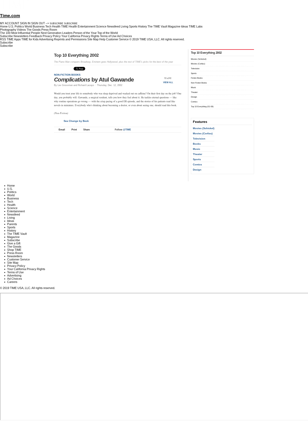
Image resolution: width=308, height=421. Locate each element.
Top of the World (107, 32)
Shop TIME (14, 249)
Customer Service (117, 39)
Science (12, 208)
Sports (194, 73)
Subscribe (6, 36)
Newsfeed (13, 214)
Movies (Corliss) (198, 64)
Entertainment (16, 211)
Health (11, 204)
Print (74, 129)
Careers (12, 281)
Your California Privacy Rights (80, 36)
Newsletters (21, 36)
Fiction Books (197, 78)
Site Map (93, 39)
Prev (158, 78)
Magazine (13, 237)
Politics (11, 192)
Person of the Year (85, 32)
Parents (12, 224)
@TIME (127, 129)
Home (11, 185)
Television (195, 68)
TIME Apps (14, 39)
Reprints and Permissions (70, 39)
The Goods (14, 246)
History (11, 230)
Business (13, 198)
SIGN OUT (38, 23)
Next (177, 78)
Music (193, 87)
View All (168, 82)
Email (62, 129)
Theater (194, 92)
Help (102, 39)
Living (11, 217)
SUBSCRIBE (56, 23)
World (11, 195)
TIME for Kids (29, 39)
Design (194, 97)
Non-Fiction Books (67, 74)
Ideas (10, 220)
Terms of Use (108, 36)
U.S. (10, 188)
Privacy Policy (52, 36)
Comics (194, 102)
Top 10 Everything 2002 (76, 55)
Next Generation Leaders (57, 32)
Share (86, 129)
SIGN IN (25, 23)
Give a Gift (13, 243)
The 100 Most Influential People (20, 32)
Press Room (15, 253)
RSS (3, 39)
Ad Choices (125, 36)
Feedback (35, 36)
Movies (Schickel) (198, 59)
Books (197, 143)
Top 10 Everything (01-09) (202, 106)
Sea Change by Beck (76, 121)
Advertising (46, 39)
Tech (10, 201)
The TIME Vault (17, 233)
